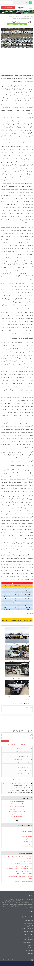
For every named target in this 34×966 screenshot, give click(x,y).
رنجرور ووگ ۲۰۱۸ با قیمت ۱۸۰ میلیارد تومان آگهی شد (18, 696)
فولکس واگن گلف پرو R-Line (26, 839)
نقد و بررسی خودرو (28, 937)
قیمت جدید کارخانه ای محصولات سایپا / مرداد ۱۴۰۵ (21, 866)
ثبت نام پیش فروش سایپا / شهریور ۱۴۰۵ (23, 863)
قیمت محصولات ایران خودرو (17, 801)
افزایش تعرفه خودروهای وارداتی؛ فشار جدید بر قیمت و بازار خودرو (16, 792)
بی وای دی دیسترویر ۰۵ (27, 846)
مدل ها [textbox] (30, 738)
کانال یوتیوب (29, 945)
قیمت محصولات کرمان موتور (17, 809)
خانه (32, 16)
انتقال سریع (5, 741)
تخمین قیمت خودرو (28, 923)
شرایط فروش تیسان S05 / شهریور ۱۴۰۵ (24, 767)
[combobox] (17, 735)
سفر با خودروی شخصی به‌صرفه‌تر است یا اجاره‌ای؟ (19, 661)
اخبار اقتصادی (8, 16)
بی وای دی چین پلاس (27, 841)
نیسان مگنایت (29, 844)
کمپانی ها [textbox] (30, 735)
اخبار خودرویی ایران (16, 16)
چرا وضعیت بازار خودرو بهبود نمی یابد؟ (22, 787)
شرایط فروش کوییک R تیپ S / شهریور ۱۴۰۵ (22, 751)
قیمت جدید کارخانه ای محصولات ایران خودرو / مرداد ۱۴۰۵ (20, 871)
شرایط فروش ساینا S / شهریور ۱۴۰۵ (24, 754)
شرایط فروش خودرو (28, 934)
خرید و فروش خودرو (28, 942)
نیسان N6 (30, 834)
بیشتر (17, 820)
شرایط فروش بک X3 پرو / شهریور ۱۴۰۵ (24, 762)
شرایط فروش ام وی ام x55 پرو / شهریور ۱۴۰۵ (22, 759)
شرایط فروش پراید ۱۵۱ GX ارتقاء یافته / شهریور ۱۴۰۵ (21, 756)
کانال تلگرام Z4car (28, 926)
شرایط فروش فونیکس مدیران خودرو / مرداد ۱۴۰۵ (21, 879)
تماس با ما (30, 953)
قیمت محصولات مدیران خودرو (17, 811)
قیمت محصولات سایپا (17, 804)
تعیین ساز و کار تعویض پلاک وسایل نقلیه (21, 785)
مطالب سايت (26, 16)
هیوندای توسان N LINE (27, 836)
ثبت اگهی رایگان (8, 7)
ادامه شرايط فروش (18, 776)
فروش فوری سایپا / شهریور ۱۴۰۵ (25, 770)
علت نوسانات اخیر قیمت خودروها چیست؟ (21, 789)
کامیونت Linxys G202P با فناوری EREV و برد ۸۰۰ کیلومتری (17, 644)
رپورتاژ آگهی (30, 948)
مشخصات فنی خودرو (28, 931)
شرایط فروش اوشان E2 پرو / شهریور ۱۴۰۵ (23, 773)
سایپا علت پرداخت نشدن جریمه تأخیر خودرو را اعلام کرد (20, 876)
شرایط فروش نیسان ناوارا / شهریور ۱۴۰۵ (23, 765)
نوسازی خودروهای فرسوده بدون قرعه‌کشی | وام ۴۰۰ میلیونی (19, 868)
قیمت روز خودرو (29, 920)
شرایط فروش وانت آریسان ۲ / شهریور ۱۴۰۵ (23, 881)
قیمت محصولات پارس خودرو (17, 806)
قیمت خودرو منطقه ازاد (27, 929)
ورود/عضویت (29, 950)
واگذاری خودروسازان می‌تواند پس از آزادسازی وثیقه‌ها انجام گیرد (16, 783)
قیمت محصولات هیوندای (17, 816)
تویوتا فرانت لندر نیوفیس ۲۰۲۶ (25, 829)
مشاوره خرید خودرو (28, 940)
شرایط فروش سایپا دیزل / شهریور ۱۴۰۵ (22, 679)
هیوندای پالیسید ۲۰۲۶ (27, 831)
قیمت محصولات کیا (17, 814)
